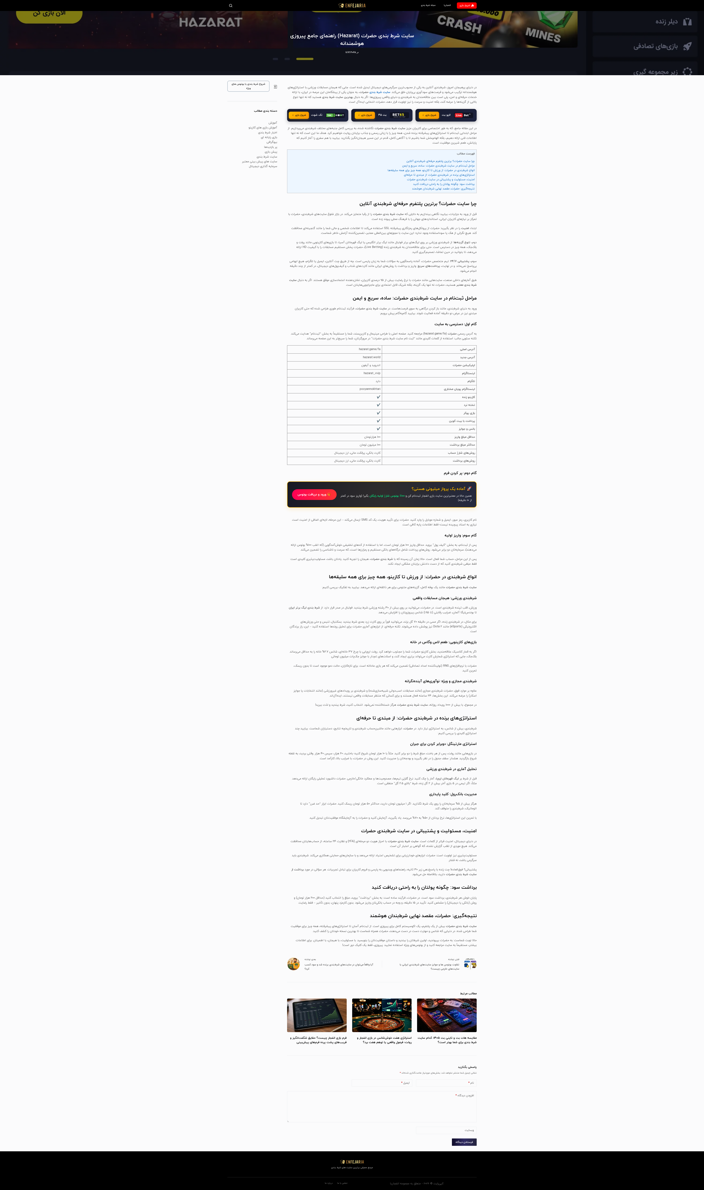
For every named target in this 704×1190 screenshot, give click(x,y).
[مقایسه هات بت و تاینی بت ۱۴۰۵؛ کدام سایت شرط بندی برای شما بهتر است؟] (447, 1015)
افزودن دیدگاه (464, 1096)
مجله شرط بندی (428, 5)
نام (471, 1083)
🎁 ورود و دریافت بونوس (314, 494)
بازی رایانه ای (269, 137)
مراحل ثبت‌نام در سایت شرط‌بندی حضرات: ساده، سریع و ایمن (438, 166)
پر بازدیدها (270, 147)
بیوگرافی (272, 142)
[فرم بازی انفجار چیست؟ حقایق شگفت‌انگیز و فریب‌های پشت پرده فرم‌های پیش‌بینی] (317, 1015)
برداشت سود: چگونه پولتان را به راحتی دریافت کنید (444, 184)
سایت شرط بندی (379, 92)
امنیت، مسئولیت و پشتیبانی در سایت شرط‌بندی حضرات (441, 180)
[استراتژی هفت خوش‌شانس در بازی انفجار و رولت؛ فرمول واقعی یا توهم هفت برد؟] (382, 1015)
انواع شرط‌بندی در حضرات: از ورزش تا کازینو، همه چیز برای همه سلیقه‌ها (431, 170)
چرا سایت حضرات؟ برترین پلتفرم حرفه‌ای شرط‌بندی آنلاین (440, 161)
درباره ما (329, 1183)
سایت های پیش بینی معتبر (259, 162)
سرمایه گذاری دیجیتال (263, 166)
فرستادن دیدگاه (464, 1142)
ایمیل (405, 1083)
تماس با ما (342, 1183)
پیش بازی (271, 152)
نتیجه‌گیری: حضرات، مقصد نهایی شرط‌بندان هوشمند (443, 189)
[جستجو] (231, 5)
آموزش (273, 123)
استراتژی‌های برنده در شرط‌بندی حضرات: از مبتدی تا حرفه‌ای (439, 175)
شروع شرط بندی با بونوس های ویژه (248, 86)
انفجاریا (447, 5)
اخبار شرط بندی (267, 133)
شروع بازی (465, 5)
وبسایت (469, 1130)
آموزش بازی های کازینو (263, 128)
